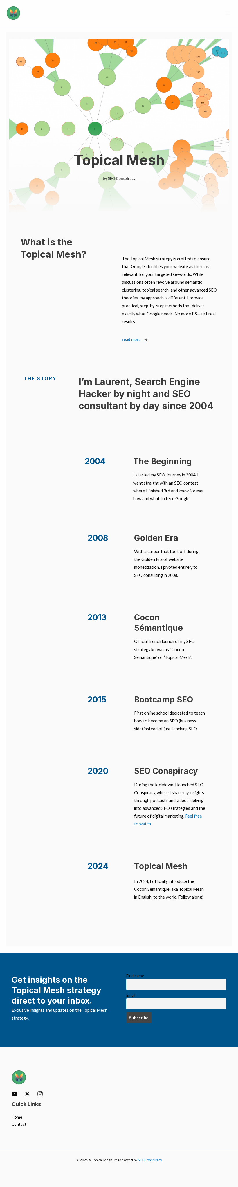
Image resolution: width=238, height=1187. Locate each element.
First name (135, 975)
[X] (27, 1094)
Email (130, 995)
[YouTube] (14, 1094)
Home (17, 1116)
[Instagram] (40, 1094)
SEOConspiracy (150, 1160)
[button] (119, 178)
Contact (19, 1124)
